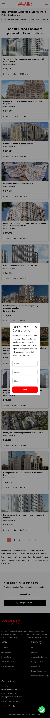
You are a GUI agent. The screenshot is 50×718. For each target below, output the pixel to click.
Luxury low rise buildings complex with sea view (23, 433)
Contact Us (24, 594)
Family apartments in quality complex (18, 143)
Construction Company (39, 657)
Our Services (6, 652)
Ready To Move (37, 662)
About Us (4, 648)
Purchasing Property (8, 666)
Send (25, 390)
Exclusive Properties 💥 (40, 676)
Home (3, 19)
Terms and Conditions (9, 662)
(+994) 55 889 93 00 (26, 603)
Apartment (35, 652)
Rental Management (38, 671)
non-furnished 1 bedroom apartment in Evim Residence (27, 19)
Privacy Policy (6, 657)
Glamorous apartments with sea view (18, 184)
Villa (32, 648)
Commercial (35, 666)
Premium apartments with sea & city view (20, 266)
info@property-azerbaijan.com (13, 697)
